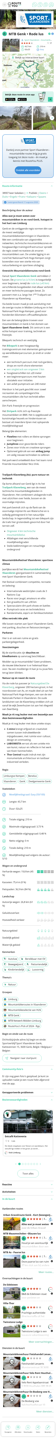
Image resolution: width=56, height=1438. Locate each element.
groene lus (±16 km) (24, 279)
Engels (13, 196)
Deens (42, 193)
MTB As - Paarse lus (14, 1252)
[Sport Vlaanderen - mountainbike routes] (34, 23)
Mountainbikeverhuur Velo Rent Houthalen (28, 1373)
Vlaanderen (10, 781)
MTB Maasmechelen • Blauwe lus (22, 1233)
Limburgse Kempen (14, 775)
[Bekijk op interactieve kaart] (28, 85)
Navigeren (8, 1432)
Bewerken (48, 1432)
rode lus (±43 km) (39, 283)
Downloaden (28, 1432)
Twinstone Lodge (13, 1322)
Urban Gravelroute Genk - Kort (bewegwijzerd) (29, 1215)
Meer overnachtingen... (41, 1341)
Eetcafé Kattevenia (15, 1136)
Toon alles (28, 1173)
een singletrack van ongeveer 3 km (25, 369)
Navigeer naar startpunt (23, 1058)
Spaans (42, 196)
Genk (22, 781)
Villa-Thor (8, 1303)
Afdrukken (18, 1432)
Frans (22, 196)
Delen (38, 1432)
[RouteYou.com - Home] (14, 4)
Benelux (32, 775)
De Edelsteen (10, 1284)
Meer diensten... (45, 1411)
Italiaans (31, 196)
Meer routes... (46, 1272)
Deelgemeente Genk (40, 781)
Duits (5, 196)
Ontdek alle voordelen (28, 170)
